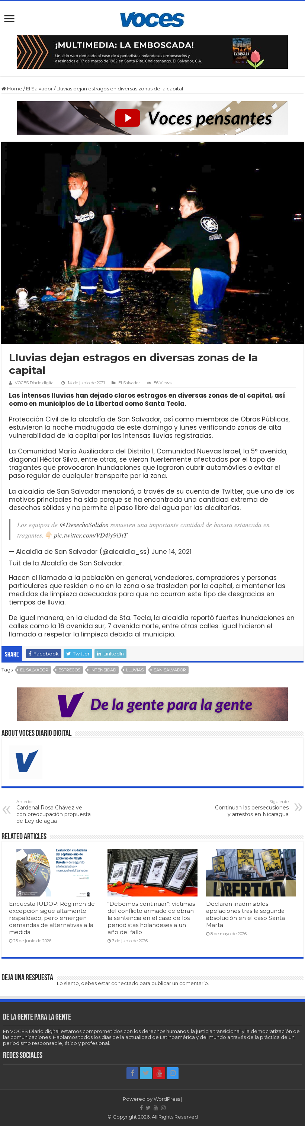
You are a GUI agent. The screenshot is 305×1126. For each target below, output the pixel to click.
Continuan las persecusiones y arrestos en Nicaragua (252, 808)
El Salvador (39, 89)
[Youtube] (159, 1073)
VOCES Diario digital (35, 382)
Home (14, 89)
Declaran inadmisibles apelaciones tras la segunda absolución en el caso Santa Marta (245, 914)
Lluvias (135, 670)
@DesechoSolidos (84, 524)
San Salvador (170, 670)
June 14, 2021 (171, 551)
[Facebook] (132, 1073)
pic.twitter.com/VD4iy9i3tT (90, 534)
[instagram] (173, 1073)
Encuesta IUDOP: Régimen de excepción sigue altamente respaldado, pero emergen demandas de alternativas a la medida (52, 918)
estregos (69, 670)
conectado (124, 983)
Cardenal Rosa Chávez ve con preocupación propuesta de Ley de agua (53, 811)
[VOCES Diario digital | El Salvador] (152, 18)
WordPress (167, 1099)
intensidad (103, 670)
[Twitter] (146, 1073)
